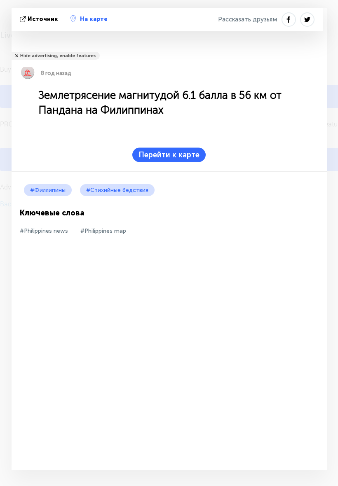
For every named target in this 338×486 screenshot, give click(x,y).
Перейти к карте (169, 154)
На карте (94, 19)
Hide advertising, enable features (58, 55)
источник (43, 19)
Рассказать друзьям (247, 19)
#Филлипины (48, 190)
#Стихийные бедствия (117, 190)
